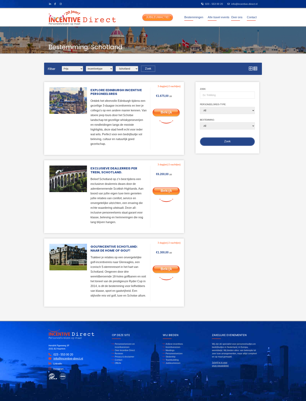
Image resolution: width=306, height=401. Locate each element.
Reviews (119, 353)
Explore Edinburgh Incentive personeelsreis (116, 92)
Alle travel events (218, 17)
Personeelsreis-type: (213, 104)
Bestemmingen (193, 17)
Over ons (236, 17)
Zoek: (203, 89)
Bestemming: (207, 120)
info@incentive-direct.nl (244, 4)
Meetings (170, 350)
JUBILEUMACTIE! (157, 17)
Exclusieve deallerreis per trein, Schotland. (113, 170)
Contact (252, 17)
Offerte (118, 363)
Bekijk (166, 112)
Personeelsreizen (174, 353)
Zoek (148, 68)
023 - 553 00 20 (214, 4)
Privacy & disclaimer (124, 357)
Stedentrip (170, 357)
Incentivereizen (173, 347)
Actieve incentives (174, 344)
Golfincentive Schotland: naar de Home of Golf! (114, 248)
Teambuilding (172, 360)
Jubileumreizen (173, 363)
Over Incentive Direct (125, 350)
